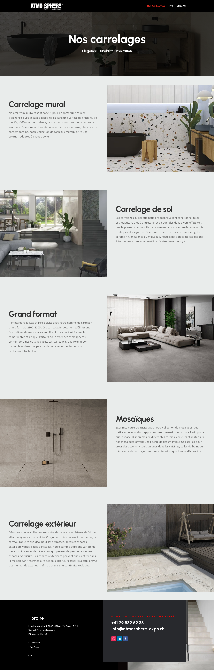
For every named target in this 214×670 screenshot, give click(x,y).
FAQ (171, 6)
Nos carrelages (156, 6)
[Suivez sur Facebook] (125, 638)
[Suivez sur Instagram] (113, 638)
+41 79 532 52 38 (127, 622)
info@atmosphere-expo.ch (138, 629)
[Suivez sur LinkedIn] (119, 638)
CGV (30, 655)
